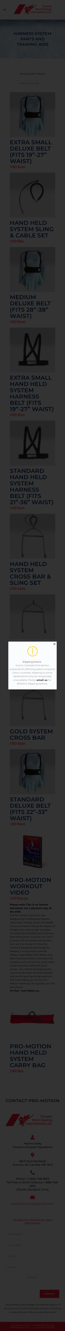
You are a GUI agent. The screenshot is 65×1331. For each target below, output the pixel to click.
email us (42, 680)
